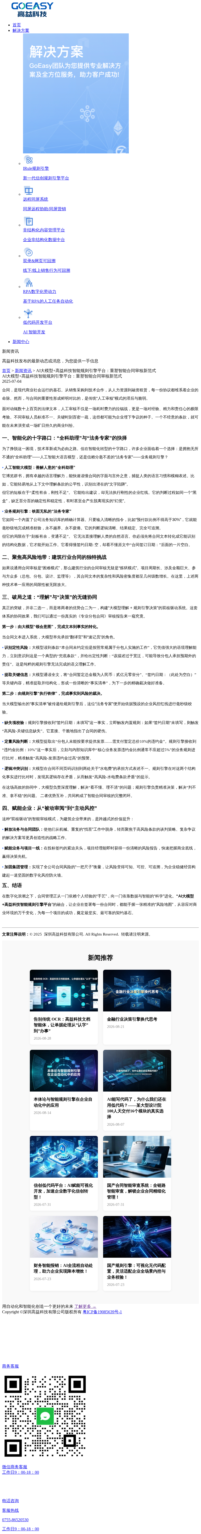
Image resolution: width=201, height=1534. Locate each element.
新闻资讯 (23, 370)
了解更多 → (85, 1306)
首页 (6, 370)
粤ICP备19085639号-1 (102, 1312)
